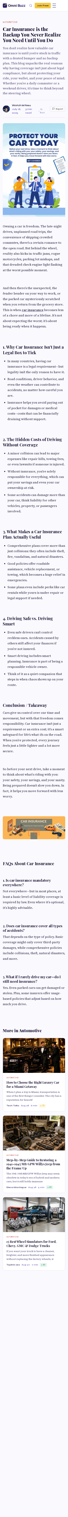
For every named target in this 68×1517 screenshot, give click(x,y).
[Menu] (54, 5)
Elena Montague (16, 1187)
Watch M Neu (21, 105)
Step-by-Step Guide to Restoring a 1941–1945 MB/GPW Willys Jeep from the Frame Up (33, 1164)
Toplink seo (13, 1265)
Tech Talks (12, 1105)
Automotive (10, 22)
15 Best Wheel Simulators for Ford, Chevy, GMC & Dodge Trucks (31, 1244)
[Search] (31, 6)
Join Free (43, 5)
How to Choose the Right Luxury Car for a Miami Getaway (32, 1084)
